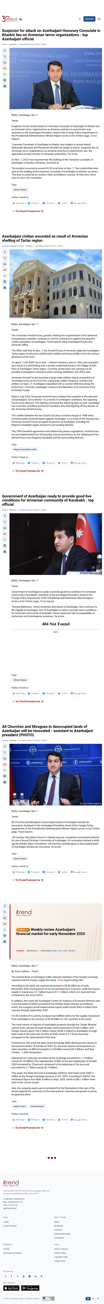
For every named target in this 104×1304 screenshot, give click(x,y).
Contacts (58, 1230)
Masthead (58, 1226)
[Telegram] (29, 1276)
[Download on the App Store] (11, 1288)
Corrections (59, 1238)
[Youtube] (23, 1276)
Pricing (6, 1249)
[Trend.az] (12, 19)
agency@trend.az (10, 1208)
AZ (93, 1299)
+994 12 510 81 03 (10, 1205)
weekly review (20, 1106)
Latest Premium (10, 1226)
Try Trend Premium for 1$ (29, 211)
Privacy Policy (60, 1253)
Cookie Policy (59, 1261)
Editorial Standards (62, 1234)
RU (98, 1299)
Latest (6, 1222)
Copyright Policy (61, 1257)
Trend (93, 135)
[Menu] (99, 19)
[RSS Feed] (41, 1276)
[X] (17, 1276)
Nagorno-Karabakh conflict (25, 449)
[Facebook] (11, 1276)
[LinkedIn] (35, 1276)
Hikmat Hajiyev (20, 190)
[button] (4, 50)
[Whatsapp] (5, 1276)
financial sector (37, 1106)
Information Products (12, 1253)
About (56, 1222)
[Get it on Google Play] (30, 1288)
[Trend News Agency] (10, 1183)
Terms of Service (61, 1249)
